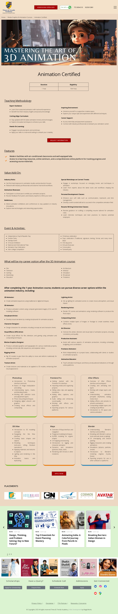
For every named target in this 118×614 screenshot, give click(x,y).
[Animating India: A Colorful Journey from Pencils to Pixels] (72, 512)
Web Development (75, 610)
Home (3, 17)
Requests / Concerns (78, 603)
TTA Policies (62, 603)
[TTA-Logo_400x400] (9, 7)
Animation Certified (40, 17)
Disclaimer (50, 603)
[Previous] (3, 527)
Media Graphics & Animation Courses (20, 17)
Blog (11, 531)
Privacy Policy (37, 603)
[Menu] (115, 7)
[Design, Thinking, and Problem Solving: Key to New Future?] (19, 512)
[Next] (114, 527)
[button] (7, 554)
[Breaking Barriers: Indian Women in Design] (98, 512)
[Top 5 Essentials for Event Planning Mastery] (46, 512)
